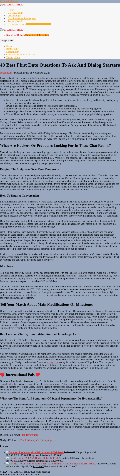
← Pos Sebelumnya (27, 440)
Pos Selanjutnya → (46, 440)
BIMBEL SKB (15, 12)
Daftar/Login (14, 15)
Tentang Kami (15, 21)
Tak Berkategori (30, 435)
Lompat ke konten (9, 1)
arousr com (52, 362)
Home (11, 10)
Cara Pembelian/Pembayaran (22, 18)
